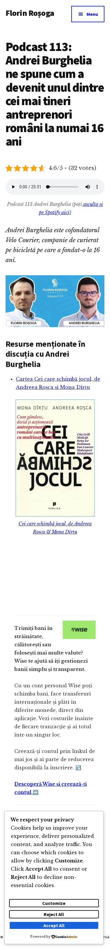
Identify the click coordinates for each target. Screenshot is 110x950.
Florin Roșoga (30, 13)
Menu (92, 14)
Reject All (54, 914)
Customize (53, 903)
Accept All (54, 925)
